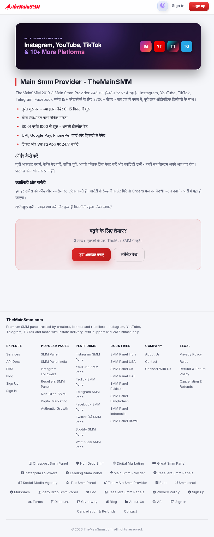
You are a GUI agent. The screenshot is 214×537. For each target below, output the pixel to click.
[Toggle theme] (162, 6)
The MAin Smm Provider (127, 482)
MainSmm (22, 492)
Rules (184, 362)
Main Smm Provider (129, 473)
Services (13, 354)
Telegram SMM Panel (88, 394)
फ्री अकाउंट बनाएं (91, 254)
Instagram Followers (48, 371)
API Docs (13, 362)
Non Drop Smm (92, 463)
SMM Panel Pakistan (119, 386)
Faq (93, 492)
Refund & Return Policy (193, 371)
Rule (163, 482)
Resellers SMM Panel (53, 384)
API (159, 501)
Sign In (11, 391)
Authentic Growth (54, 408)
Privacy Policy (191, 354)
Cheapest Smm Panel (50, 463)
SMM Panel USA (123, 362)
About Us (152, 354)
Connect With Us (158, 369)
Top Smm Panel (83, 482)
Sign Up (12, 383)
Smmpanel (187, 482)
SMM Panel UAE (122, 376)
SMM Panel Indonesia (119, 411)
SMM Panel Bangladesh (119, 398)
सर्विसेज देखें (129, 254)
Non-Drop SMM (53, 394)
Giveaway (89, 501)
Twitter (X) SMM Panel (88, 419)
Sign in (178, 5)
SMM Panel (49, 354)
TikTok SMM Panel (85, 381)
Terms (38, 501)
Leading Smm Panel (86, 473)
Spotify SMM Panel (86, 431)
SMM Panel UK (121, 369)
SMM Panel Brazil (124, 421)
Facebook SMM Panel (88, 406)
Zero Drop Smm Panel (60, 492)
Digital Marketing (54, 401)
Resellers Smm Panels (175, 473)
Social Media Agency (40, 482)
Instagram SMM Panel (88, 356)
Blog (9, 376)
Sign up (198, 6)
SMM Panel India (54, 362)
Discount (62, 501)
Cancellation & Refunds (191, 384)
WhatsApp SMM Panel (88, 444)
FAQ (9, 369)
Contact (151, 362)
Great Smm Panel (171, 463)
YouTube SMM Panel (87, 369)
